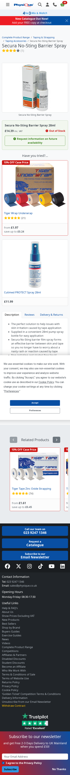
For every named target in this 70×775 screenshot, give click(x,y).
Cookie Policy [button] (46, 382)
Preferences (35, 410)
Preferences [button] (11, 391)
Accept (35, 403)
